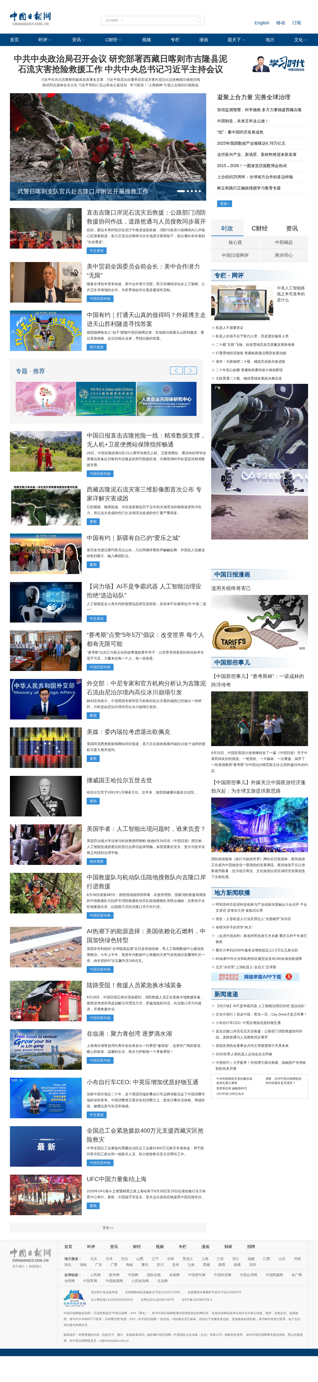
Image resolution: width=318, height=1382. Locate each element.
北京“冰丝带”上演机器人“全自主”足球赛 (246, 967)
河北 (124, 1259)
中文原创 (97, 251)
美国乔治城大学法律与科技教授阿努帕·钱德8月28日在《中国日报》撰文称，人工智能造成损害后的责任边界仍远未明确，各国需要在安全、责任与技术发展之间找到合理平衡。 (146, 847)
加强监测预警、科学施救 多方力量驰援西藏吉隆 (259, 110)
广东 (98, 1265)
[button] (181, 191)
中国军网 (90, 1281)
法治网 (162, 1281)
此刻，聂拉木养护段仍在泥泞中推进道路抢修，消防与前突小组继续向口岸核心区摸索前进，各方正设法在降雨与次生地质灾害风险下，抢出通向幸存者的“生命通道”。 (146, 236)
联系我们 (35, 1266)
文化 (298, 39)
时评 (43, 39)
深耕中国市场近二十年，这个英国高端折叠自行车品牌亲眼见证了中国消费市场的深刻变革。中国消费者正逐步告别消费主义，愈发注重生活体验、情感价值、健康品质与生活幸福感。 (146, 1100)
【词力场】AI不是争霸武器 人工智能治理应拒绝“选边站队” (261, 1006)
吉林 (170, 1259)
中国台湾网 (248, 1275)
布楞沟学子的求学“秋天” (234, 927)
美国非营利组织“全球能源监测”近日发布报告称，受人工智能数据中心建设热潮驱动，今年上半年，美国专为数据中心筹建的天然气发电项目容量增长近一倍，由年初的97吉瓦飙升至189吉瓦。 (146, 955)
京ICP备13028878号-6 (197, 1299)
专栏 (175, 39)
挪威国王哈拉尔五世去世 (119, 780)
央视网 (174, 1275)
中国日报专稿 (100, 299)
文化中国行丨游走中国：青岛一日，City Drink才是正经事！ (261, 1014)
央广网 (296, 1275)
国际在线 (154, 1275)
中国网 (133, 1275)
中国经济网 (222, 1275)
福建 (251, 1259)
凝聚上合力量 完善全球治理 (253, 97)
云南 (191, 1265)
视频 (146, 39)
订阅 (296, 22)
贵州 (175, 1265)
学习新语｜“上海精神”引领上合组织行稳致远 (164, 85)
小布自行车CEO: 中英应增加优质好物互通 (143, 1082)
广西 (114, 1265)
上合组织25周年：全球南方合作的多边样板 (255, 177)
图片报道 (97, 347)
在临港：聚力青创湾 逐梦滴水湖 (129, 1033)
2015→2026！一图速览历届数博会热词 (252, 166)
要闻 (93, 522)
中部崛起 (284, 242)
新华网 (114, 1275)
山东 (281, 1259)
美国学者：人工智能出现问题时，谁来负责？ (146, 828)
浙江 (235, 1259)
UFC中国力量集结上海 (117, 1179)
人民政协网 (140, 1281)
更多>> (108, 1228)
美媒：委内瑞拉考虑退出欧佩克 (128, 731)
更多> (224, 204)
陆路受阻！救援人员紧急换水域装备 (134, 985)
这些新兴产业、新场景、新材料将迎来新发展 (257, 154)
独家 (228, 1247)
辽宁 (155, 1259)
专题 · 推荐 (30, 371)
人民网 (95, 1275)
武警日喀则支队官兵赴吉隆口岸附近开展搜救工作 (83, 191)
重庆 (144, 1265)
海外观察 (97, 861)
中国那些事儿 (232, 662)
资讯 (76, 39)
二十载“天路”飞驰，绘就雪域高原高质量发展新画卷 (255, 345)
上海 (204, 1259)
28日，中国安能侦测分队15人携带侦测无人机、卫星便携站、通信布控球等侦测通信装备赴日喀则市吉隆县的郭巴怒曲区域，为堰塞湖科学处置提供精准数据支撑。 (146, 459)
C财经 (111, 39)
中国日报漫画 (232, 574)
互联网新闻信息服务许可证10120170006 (152, 1292)
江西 (266, 1259)
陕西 (221, 1265)
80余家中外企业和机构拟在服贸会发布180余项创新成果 (259, 959)
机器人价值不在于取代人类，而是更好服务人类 (252, 336)
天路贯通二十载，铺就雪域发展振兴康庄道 (249, 378)
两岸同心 (284, 255)
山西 (139, 1259)
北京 (93, 1259)
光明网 (69, 1281)
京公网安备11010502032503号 (112, 1299)
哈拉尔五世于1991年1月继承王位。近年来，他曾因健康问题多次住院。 (142, 792)
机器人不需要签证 (229, 328)
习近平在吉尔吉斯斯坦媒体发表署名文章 (72, 80)
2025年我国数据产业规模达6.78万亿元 (251, 143)
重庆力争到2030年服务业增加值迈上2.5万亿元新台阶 (257, 950)
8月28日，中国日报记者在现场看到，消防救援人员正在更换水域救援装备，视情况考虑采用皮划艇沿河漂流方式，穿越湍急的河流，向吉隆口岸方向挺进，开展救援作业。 (145, 1003)
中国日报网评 (235, 255)
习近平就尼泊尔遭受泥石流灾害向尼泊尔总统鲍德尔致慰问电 (153, 80)
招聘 (251, 1247)
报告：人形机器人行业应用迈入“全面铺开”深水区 (253, 919)
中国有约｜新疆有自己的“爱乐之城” (133, 538)
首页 (14, 39)
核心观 (235, 242)
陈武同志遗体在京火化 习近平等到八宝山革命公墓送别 (84, 85)
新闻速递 (226, 994)
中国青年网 (196, 1275)
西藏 (206, 1265)
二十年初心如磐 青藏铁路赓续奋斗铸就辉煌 (249, 370)
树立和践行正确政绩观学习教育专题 (249, 188)
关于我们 (18, 1266)
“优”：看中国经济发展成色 (240, 132)
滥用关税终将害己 (231, 588)
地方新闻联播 (232, 892)
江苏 (220, 1259)
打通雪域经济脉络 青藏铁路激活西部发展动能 (251, 353)
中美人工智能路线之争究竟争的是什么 (291, 294)
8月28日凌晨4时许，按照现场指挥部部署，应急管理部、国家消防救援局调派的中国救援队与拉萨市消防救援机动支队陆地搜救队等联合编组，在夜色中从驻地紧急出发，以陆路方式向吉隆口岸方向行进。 (146, 901)
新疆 (237, 1265)
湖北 (67, 1265)
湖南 (83, 1265)
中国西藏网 (274, 1275)
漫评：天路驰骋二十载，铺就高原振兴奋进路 (250, 361)
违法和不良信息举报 (104, 1292)
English (262, 22)
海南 (129, 1265)
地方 (270, 39)
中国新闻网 (114, 1281)
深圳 (252, 1265)
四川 (160, 1265)
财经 (137, 1247)
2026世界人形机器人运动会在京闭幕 (244, 1054)
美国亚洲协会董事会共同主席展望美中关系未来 (252, 1046)
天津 (109, 1259)
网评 (238, 275)
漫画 (203, 39)
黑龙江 (188, 1259)
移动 (280, 22)
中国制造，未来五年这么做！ (243, 121)
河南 (297, 1259)
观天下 (234, 39)
